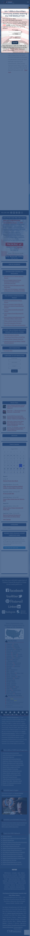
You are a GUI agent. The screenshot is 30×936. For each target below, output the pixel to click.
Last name (15, 34)
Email (15, 37)
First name (15, 30)
